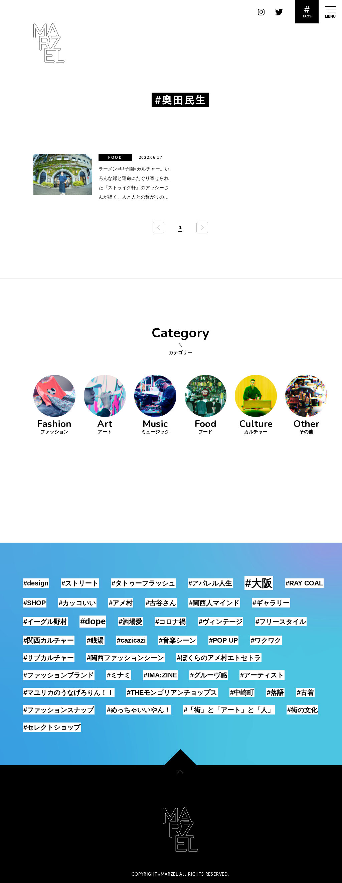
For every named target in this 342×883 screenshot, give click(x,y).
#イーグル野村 (45, 621)
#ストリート (80, 583)
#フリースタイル (280, 621)
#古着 (305, 692)
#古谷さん (161, 602)
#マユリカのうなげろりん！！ (68, 692)
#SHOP (34, 602)
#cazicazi (131, 640)
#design (35, 583)
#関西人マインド (214, 602)
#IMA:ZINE (160, 675)
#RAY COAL (304, 583)
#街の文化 (302, 709)
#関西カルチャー (48, 640)
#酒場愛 (130, 621)
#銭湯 (95, 640)
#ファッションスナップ (58, 709)
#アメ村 (121, 602)
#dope (93, 621)
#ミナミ (119, 675)
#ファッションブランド (58, 675)
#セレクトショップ (51, 727)
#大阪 (259, 583)
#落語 (275, 692)
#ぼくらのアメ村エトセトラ (219, 657)
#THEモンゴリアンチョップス (172, 692)
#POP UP (223, 640)
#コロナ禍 (170, 621)
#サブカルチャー (48, 657)
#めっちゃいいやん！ (139, 709)
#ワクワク (266, 640)
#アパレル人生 (210, 583)
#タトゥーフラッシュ (143, 583)
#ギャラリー (271, 602)
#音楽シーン (177, 640)
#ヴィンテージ (220, 621)
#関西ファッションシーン (125, 657)
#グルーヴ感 (208, 675)
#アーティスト (262, 675)
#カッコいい (77, 602)
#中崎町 (242, 692)
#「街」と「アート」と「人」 (229, 709)
